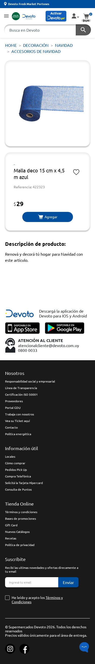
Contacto (11, 427)
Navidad (64, 45)
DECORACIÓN (36, 45)
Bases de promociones (20, 518)
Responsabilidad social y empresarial (30, 381)
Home (11, 45)
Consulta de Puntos (18, 489)
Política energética (18, 433)
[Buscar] (83, 29)
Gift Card (11, 525)
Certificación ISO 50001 (21, 394)
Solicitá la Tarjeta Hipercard (24, 482)
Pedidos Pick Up (16, 469)
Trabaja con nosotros (19, 414)
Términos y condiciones (21, 511)
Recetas (10, 538)
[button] (6, 16)
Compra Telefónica (18, 476)
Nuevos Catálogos (17, 531)
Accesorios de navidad (36, 51)
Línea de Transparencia (21, 387)
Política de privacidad (19, 544)
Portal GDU (13, 407)
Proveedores (14, 401)
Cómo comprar (15, 463)
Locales (10, 456)
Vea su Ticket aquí (17, 420)
